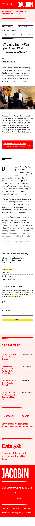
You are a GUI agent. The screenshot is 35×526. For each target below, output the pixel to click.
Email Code (5, 273)
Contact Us (27, 509)
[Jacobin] (25, 4)
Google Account (7, 276)
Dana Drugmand (27, 368)
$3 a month (6, 262)
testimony (19, 239)
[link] (11, 4)
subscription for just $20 (12, 14)
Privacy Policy (17, 513)
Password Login (7, 269)
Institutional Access (8, 279)
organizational (23, 233)
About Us (15, 509)
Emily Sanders (27, 366)
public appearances (9, 233)
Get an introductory (11, 11)
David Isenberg (9, 61)
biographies (6, 236)
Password (6, 311)
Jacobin (23, 11)
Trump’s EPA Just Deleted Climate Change (9, 357)
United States (22, 27)
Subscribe (9, 416)
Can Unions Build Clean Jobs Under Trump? (9, 383)
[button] (3, 4)
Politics (14, 30)
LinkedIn (21, 236)
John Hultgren (27, 392)
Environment (6, 30)
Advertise (5, 513)
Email (4, 302)
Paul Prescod (26, 380)
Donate (25, 416)
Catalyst (5, 509)
